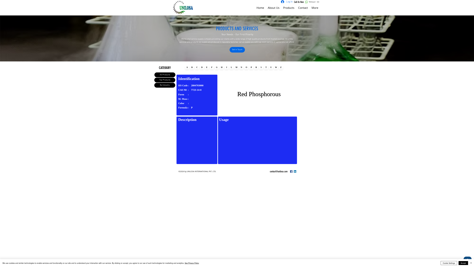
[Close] (471, 263)
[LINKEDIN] (295, 171)
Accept (463, 263)
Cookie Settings (449, 263)
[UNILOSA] (291, 171)
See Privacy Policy (192, 263)
